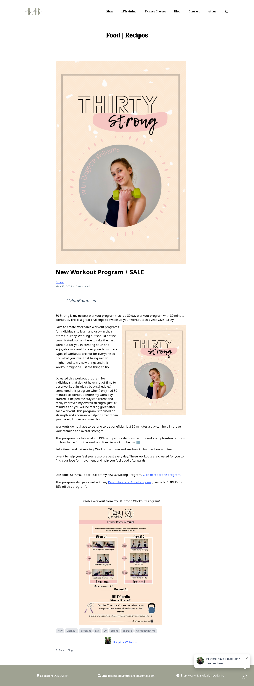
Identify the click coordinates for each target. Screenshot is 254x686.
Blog (177, 11)
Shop (109, 11)
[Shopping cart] (226, 12)
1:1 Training (128, 11)
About (212, 11)
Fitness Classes (155, 11)
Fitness (60, 282)
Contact (194, 11)
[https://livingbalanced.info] (33, 11)
